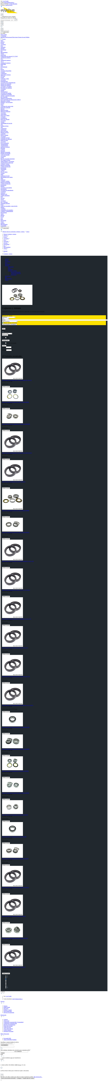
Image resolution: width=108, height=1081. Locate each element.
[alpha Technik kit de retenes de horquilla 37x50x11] (12, 915)
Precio (4, 345)
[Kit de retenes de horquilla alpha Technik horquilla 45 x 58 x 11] (12, 379)
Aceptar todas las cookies (28, 1078)
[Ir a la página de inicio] (9, 12)
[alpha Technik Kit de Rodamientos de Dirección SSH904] (12, 769)
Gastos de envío (7, 1027)
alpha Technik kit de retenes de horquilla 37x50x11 (14, 916)
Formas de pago (22, 37)
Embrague (10, 269)
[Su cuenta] (2, 29)
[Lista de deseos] (1, 27)
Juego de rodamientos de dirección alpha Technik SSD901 (15, 402)
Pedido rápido (7, 1007)
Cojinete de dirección (16, 273)
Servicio (2, 1001)
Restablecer (13, 324)
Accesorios (7, 261)
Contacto (6, 1019)
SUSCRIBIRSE (4, 1045)
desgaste (7, 265)
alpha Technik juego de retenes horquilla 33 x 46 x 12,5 (15, 647)
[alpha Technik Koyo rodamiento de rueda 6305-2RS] (12, 835)
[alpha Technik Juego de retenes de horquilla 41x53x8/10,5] (12, 886)
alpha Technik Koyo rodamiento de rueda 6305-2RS (14, 836)
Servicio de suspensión (9, 1012)
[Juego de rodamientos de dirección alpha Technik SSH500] (12, 791)
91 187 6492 (6, 1)
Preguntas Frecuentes (8, 1031)
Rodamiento (14, 274)
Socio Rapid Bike (8, 1011)
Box (6, 277)
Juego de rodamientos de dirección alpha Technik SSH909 (15, 510)
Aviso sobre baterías (8, 1028)
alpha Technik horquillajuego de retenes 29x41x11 (13, 481)
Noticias (5, 1006)
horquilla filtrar (6, 340)
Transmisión (11, 266)
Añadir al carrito (6, 386)
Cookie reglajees (7, 1030)
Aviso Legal (6, 1020)
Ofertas (6, 280)
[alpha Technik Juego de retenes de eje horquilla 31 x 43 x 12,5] (12, 617)
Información (3, 1015)
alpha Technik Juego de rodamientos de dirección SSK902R (16, 424)
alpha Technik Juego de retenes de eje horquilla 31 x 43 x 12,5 (16, 619)
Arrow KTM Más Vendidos (10, 1039)
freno (6, 263)
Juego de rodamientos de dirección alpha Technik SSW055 (15, 532)
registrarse (3, 36)
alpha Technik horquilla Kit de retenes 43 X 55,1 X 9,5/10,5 (16, 590)
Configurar (19, 1078)
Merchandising (8, 278)
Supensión (7, 264)
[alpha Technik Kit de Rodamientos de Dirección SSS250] (12, 857)
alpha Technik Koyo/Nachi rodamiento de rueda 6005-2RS (15, 727)
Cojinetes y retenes (12, 270)
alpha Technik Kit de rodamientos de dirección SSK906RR (16, 749)
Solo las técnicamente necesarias (8, 1078)
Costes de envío (8, 5)
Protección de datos (8, 1026)
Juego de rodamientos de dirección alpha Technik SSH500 (15, 793)
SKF (8, 337)
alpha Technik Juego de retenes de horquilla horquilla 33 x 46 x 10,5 (18, 561)
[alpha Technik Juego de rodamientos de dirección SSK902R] (12, 422)
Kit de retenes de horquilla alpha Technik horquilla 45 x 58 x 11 (17, 380)
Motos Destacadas (5, 1033)
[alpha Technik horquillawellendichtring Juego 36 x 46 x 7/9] (12, 675)
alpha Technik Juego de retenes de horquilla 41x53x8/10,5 (15, 887)
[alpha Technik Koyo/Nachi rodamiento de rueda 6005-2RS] (12, 726)
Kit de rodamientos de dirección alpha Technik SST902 (15, 938)
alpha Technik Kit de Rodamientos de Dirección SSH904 (15, 771)
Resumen (3, 37)
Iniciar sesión (4, 34)
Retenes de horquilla (15, 272)
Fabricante (5, 335)
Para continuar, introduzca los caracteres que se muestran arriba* (15, 1050)
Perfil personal (8, 37)
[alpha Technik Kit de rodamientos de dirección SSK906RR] (12, 747)
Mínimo (7, 347)
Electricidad (8, 276)
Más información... (38, 1076)
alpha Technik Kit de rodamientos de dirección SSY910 (15, 814)
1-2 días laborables (13, 3)
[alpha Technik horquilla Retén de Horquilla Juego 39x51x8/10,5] (12, 451)
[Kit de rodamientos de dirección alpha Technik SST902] (12, 937)
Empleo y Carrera (8, 1010)
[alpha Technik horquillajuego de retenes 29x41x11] (12, 480)
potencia (7, 259)
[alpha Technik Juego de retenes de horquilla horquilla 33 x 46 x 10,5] (12, 560)
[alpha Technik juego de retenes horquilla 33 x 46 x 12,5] (12, 646)
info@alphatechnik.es (9, 2)
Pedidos (27, 37)
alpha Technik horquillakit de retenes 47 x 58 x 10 (13, 967)
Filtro (9, 268)
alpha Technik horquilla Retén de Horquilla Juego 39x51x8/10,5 (17, 453)
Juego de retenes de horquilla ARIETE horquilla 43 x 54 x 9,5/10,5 (17, 705)
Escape (6, 260)
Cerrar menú (5, 31)
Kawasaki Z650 (7, 1038)
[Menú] (2, 14)
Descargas (6, 1008)
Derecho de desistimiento (9, 1024)
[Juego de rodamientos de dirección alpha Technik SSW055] (12, 531)
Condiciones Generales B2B (10, 1023)
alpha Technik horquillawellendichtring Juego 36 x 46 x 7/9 (16, 676)
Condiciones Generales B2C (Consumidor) (14, 1022)
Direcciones (15, 37)
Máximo (7, 350)
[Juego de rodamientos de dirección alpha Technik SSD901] (12, 401)
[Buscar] (15, 20)
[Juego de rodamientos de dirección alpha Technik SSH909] (12, 509)
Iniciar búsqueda (6, 324)
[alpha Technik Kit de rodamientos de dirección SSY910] (12, 813)
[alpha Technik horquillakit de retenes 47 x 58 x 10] (12, 965)
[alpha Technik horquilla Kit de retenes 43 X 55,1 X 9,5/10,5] (12, 588)
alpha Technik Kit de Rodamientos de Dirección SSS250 (15, 858)
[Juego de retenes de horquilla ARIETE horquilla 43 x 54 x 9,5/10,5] (12, 704)
